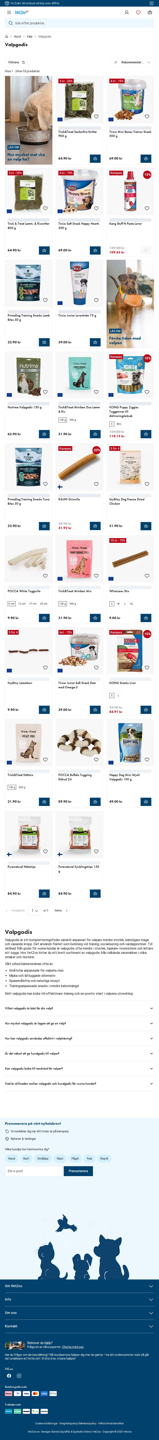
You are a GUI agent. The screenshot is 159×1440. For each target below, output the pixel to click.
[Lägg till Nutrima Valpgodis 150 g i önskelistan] (45, 392)
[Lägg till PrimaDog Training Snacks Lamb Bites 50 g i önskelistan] (45, 300)
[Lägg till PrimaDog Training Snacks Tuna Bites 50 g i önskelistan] (45, 484)
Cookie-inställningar (46, 1423)
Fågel (75, 1158)
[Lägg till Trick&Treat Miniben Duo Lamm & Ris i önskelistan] (96, 392)
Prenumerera (78, 1171)
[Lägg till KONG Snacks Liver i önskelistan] (147, 667)
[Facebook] (9, 1375)
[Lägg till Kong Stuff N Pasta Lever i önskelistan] (147, 208)
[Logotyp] (21, 12)
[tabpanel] (79, 574)
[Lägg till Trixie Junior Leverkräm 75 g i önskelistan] (96, 300)
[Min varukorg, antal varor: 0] (150, 12)
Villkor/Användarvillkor (111, 1423)
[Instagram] (19, 1375)
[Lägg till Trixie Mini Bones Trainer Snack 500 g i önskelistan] (147, 116)
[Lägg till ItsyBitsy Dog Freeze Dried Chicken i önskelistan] (147, 484)
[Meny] (9, 12)
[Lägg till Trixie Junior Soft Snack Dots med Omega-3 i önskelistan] (96, 667)
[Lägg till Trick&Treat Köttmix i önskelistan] (45, 759)
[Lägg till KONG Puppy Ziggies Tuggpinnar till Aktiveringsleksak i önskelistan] (147, 392)
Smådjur (43, 1158)
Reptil (104, 1158)
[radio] (62, 419)
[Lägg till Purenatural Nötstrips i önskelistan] (45, 851)
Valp (30, 36)
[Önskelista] (138, 12)
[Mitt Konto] (127, 12)
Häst (60, 1158)
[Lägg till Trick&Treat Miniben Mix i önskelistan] (96, 576)
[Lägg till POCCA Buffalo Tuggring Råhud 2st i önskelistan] (96, 759)
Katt (26, 1158)
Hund (17, 36)
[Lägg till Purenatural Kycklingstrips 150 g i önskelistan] (96, 851)
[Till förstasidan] (6, 36)
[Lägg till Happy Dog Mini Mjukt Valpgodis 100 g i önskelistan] (147, 759)
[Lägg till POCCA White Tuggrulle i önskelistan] (45, 576)
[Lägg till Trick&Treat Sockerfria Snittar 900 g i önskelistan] (96, 116)
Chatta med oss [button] (73, 1347)
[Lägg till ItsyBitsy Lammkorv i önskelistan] (45, 667)
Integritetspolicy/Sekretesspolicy (77, 1423)
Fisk (89, 1158)
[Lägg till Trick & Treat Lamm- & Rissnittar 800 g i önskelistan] (45, 208)
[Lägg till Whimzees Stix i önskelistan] (147, 576)
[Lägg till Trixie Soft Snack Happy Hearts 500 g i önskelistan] (96, 208)
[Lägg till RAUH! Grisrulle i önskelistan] (96, 484)
